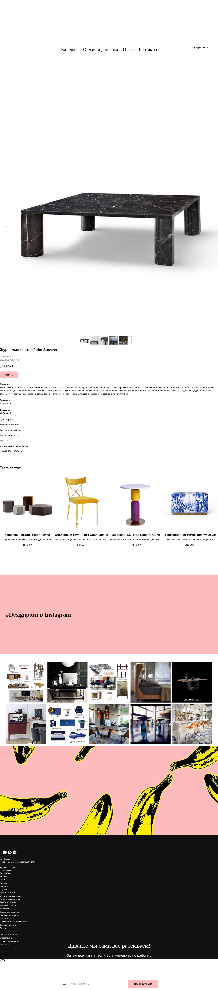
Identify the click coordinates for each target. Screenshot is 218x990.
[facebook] (5, 853)
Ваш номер (67, 976)
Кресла (3, 883)
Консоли (4, 918)
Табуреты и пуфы (8, 905)
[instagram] (10, 853)
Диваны (3, 876)
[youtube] (14, 853)
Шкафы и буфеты (8, 892)
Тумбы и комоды (8, 902)
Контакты (148, 49)
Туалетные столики (9, 912)
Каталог (69, 49)
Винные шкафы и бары (11, 899)
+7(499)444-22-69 (7, 868)
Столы (3, 879)
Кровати (4, 886)
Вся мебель (5, 873)
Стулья (3, 889)
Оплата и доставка (100, 49)
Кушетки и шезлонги (10, 915)
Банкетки (4, 908)
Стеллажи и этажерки (10, 896)
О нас (128, 49)
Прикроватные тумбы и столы (14, 921)
